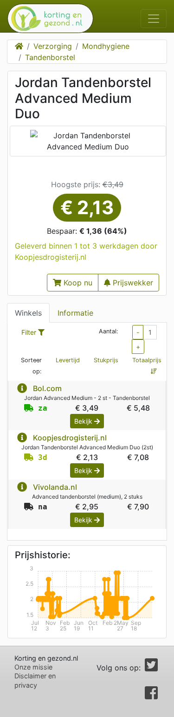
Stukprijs (106, 360)
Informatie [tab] (75, 313)
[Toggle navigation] (154, 18)
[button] (22, 388)
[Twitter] (151, 667)
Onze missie (33, 667)
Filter (29, 332)
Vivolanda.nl (55, 487)
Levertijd (68, 360)
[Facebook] (151, 695)
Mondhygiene (105, 46)
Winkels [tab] (28, 313)
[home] (46, 18)
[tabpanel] (87, 432)
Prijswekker (131, 282)
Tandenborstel (50, 57)
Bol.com (47, 388)
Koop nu (76, 282)
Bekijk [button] (84, 421)
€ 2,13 (87, 207)
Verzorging (52, 46)
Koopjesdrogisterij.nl (70, 437)
